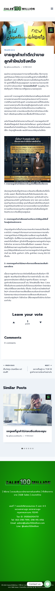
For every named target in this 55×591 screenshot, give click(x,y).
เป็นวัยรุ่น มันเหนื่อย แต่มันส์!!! (12, 369)
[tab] (22, 448)
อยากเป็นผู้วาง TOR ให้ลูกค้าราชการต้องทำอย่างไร (41, 369)
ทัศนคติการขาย (9, 50)
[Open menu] (52, 9)
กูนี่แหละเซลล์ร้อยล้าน (13, 67)
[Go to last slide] (7, 420)
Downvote (40, 322)
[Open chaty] (47, 584)
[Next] (48, 420)
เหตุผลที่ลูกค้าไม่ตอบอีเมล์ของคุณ (26, 431)
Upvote (13, 322)
